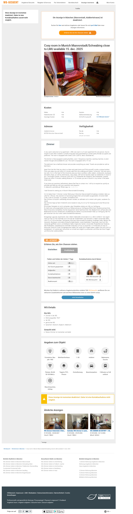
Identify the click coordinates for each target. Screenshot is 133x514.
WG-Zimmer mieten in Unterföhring (51, 462)
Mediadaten (32, 493)
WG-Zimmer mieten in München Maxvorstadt (16, 462)
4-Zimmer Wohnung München (88, 475)
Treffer (77, 8)
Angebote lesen (12, 502)
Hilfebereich (11, 493)
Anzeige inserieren (87, 3)
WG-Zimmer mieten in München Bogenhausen (17, 473)
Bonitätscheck (73, 3)
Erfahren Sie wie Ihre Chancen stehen (76, 33)
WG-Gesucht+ (93, 290)
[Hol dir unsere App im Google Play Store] (59, 511)
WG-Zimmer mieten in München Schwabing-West (17, 464)
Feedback (63, 500)
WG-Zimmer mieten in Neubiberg (51, 468)
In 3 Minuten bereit (103, 117)
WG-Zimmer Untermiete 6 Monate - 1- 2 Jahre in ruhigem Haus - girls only (54, 431)
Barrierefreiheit (59, 493)
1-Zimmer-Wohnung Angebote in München (92, 462)
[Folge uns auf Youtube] (27, 511)
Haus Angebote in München (87, 466)
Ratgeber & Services (44, 3)
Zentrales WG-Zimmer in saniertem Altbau (77, 431)
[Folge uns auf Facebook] (23, 511)
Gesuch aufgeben (47, 502)
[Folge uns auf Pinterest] (30, 511)
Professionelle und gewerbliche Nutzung (20, 500)
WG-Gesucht (7, 449)
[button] (112, 422)
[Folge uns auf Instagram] (20, 511)
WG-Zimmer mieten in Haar (49, 470)
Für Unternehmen (60, 3)
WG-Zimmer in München (18, 449)
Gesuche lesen (36, 502)
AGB (26, 493)
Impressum (19, 493)
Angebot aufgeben (24, 502)
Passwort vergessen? (52, 500)
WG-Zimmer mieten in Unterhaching (52, 466)
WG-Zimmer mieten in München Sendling (15, 470)
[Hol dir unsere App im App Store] (48, 511)
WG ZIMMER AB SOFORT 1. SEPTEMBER (100, 431)
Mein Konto (110, 3)
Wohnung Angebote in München (88, 464)
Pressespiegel (39, 500)
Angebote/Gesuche (28, 3)
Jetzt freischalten (77, 297)
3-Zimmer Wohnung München (88, 473)
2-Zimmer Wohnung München (88, 470)
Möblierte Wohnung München (88, 477)
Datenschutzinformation (45, 493)
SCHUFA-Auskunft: (85, 117)
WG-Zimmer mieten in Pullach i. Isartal (52, 464)
